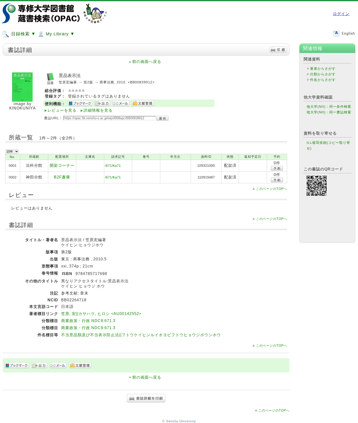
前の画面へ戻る (146, 61)
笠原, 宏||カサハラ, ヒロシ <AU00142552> (101, 314)
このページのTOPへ (271, 189)
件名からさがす (323, 80)
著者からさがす (323, 68)
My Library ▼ (59, 33)
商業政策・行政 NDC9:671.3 (88, 328)
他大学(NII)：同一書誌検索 (329, 112)
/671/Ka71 (113, 165)
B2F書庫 (62, 177)
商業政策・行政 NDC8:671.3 (88, 321)
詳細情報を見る (98, 110)
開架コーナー (62, 165)
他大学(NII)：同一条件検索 (329, 106)
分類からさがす (323, 74)
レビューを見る (61, 110)
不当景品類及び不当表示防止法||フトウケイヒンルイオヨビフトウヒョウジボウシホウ (141, 335)
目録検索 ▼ (23, 33)
